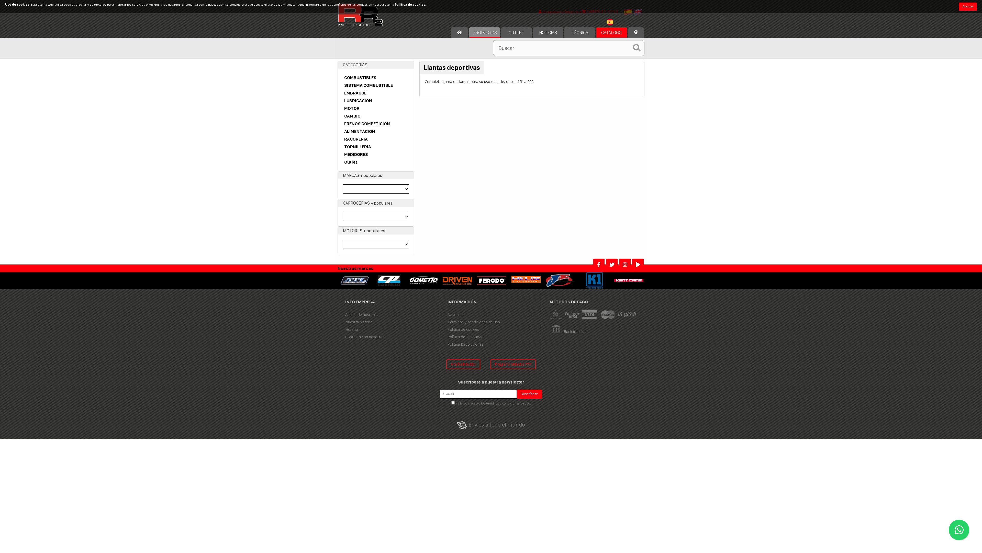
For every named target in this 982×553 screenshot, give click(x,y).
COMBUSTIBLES (360, 77)
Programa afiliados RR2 (513, 364)
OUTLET (516, 32)
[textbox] (618, 22)
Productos (485, 32)
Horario (351, 329)
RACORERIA (356, 139)
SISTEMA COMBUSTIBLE (368, 85)
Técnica (580, 32)
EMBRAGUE (355, 92)
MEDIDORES (356, 154)
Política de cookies (463, 329)
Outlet (350, 162)
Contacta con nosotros (364, 336)
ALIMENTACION (359, 131)
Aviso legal (456, 314)
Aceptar (968, 6)
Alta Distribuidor (463, 364)
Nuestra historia (358, 322)
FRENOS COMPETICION (367, 123)
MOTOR (352, 108)
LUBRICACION (358, 100)
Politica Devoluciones (465, 344)
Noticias (548, 32)
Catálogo (611, 32)
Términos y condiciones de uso (474, 322)
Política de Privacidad (466, 336)
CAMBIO (352, 116)
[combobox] (618, 22)
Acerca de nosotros (361, 314)
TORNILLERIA (357, 146)
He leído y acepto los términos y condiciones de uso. (493, 403)
